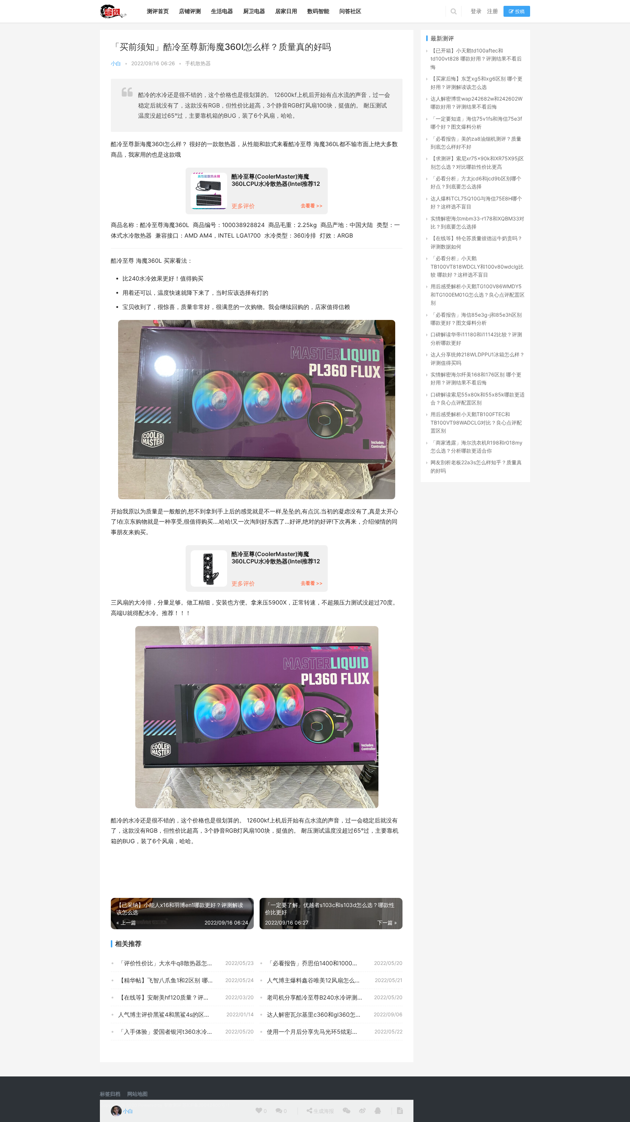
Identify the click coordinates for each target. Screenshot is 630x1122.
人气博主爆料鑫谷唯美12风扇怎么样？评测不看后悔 (334, 980)
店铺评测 (190, 11)
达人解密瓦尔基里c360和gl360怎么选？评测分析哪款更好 (334, 1014)
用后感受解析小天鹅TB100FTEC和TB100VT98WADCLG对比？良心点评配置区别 (476, 422)
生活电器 (222, 11)
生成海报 (323, 1111)
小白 (116, 63)
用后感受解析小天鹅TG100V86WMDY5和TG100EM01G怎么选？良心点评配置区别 (478, 294)
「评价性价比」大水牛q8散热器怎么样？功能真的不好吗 (186, 963)
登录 (476, 11)
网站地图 (137, 1094)
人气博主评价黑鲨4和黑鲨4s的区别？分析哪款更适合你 (186, 1014)
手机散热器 (198, 63)
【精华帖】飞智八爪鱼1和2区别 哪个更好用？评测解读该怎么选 (186, 980)
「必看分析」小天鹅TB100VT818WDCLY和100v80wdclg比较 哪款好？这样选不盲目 (477, 266)
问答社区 (350, 11)
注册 (492, 11)
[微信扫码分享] (346, 1111)
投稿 (519, 11)
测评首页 (158, 11)
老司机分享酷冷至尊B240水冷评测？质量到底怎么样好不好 (334, 997)
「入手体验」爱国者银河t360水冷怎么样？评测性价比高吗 (186, 1031)
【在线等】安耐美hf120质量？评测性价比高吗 (178, 997)
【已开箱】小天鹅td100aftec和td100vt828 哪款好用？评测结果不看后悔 (476, 58)
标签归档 (110, 1094)
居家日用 (286, 11)
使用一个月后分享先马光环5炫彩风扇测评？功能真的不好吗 (334, 1031)
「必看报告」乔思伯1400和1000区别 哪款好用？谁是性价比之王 (334, 963)
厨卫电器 (254, 11)
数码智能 (318, 11)
